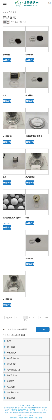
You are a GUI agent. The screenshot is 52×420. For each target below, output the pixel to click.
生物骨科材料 (13, 358)
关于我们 (11, 347)
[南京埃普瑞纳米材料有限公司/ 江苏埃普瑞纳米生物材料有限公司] (26, 5)
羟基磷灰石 (12, 352)
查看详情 (7, 60)
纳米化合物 (12, 375)
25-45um (6, 223)
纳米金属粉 (12, 364)
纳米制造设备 (13, 392)
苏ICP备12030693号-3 (38, 410)
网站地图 (38, 417)
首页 (4, 12)
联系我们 (11, 398)
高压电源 (11, 386)
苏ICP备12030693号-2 (20, 410)
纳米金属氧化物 (14, 369)
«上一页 (9, 318)
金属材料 (11, 381)
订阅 (43, 329)
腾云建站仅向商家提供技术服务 (22, 417)
